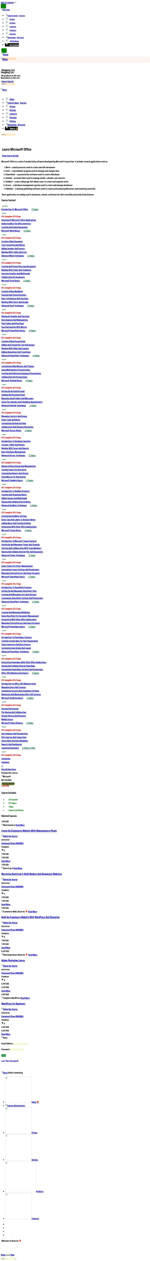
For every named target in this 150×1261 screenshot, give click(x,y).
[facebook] (7, 1224)
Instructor (5, 840)
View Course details (10, 156)
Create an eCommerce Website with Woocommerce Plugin (29, 831)
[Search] (2, 63)
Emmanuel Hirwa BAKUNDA (12, 843)
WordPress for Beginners (13, 1004)
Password (5, 1049)
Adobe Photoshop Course (13, 960)
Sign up (10, 81)
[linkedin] (7, 1228)
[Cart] (2, 66)
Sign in (4, 81)
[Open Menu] (2, 56)
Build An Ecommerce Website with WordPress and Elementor (30, 917)
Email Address (7, 1043)
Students (5, 847)
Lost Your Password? (10, 1061)
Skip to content (7, 2)
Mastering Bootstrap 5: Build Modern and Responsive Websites (31, 874)
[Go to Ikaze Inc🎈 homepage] (4, 54)
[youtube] (7, 1235)
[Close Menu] (2, 93)
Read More (20, 825)
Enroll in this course (8, 784)
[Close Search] (3, 140)
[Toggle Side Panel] (3, 6)
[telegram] (7, 1231)
